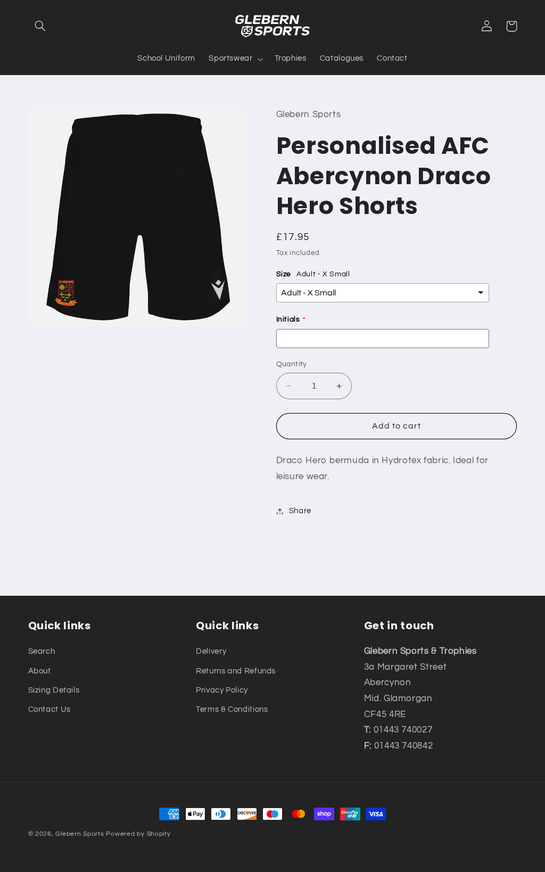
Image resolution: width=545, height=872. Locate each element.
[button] (40, 26)
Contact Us (49, 709)
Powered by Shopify (138, 834)
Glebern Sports (79, 834)
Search (41, 651)
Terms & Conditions (232, 709)
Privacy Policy (222, 690)
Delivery (211, 651)
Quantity (291, 364)
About (39, 671)
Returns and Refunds (236, 671)
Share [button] (300, 511)
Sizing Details (54, 690)
